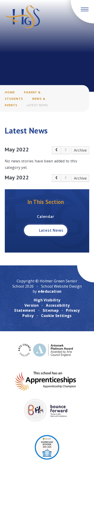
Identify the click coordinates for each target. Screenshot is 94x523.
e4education (50, 291)
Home (10, 92)
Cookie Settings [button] (56, 315)
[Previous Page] (56, 150)
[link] (65, 150)
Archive (80, 150)
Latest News (37, 105)
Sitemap (51, 310)
